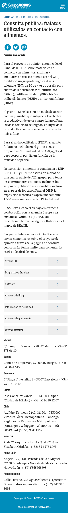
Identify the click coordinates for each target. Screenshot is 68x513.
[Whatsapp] (24, 47)
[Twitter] (16, 47)
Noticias (9, 17)
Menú (62, 8)
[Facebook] (8, 47)
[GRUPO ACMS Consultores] (17, 6)
